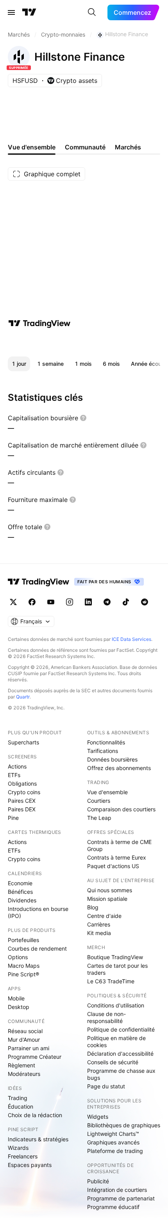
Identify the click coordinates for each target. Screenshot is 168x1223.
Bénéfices (20, 891)
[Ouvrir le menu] (11, 12)
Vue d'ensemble (107, 792)
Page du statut (106, 1086)
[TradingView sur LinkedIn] (88, 602)
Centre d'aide (104, 915)
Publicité (98, 1181)
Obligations (22, 783)
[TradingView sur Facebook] (32, 602)
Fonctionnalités (106, 742)
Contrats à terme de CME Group (119, 845)
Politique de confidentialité (121, 1029)
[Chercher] (92, 12)
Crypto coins (24, 792)
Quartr (23, 697)
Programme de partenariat (121, 1198)
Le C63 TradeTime (110, 981)
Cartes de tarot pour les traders (117, 969)
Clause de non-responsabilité (106, 1017)
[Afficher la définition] (83, 417)
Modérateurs (24, 1073)
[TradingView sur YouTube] (50, 602)
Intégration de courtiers (117, 1189)
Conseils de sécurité (112, 1062)
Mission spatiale (107, 898)
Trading (17, 1098)
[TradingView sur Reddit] (144, 602)
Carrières (98, 924)
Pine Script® (23, 974)
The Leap (99, 817)
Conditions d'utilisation (115, 1005)
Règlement (21, 1065)
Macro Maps (23, 965)
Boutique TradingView (115, 957)
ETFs (14, 775)
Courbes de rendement (37, 948)
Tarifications (102, 750)
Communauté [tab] (85, 147)
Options (18, 957)
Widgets (97, 1116)
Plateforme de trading (115, 1151)
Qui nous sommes (109, 890)
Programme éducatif (113, 1207)
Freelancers (23, 1156)
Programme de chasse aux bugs (121, 1074)
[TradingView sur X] (13, 602)
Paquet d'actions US (113, 866)
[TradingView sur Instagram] (69, 602)
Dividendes (22, 900)
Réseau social (25, 1031)
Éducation (20, 1106)
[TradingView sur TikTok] (125, 602)
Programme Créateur (34, 1056)
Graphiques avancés (113, 1142)
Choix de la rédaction (35, 1115)
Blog (92, 907)
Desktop (18, 1007)
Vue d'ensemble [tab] (31, 147)
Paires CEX (22, 800)
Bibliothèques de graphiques (123, 1125)
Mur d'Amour (24, 1039)
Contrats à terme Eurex (116, 857)
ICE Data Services (131, 639)
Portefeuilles (23, 940)
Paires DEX (22, 809)
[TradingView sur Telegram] (107, 602)
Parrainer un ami (28, 1048)
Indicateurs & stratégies (38, 1139)
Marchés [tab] (128, 147)
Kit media (99, 933)
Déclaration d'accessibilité (120, 1053)
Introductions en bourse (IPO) (38, 912)
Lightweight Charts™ (113, 1133)
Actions (17, 766)
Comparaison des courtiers (121, 809)
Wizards (18, 1147)
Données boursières (112, 759)
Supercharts (23, 742)
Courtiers (98, 800)
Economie (20, 883)
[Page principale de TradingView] (29, 12)
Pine (13, 817)
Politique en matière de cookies (116, 1041)
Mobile (16, 998)
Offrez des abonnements (119, 768)
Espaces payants (30, 1165)
